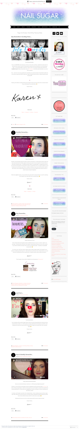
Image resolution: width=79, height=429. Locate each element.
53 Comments (45, 417)
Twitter (23, 112)
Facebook (36, 112)
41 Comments (45, 203)
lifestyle (12, 204)
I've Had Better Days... (55, 239)
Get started (49, 1)
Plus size (28, 204)
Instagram (27, 112)
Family (23, 203)
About (53, 238)
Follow (54, 228)
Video (13, 124)
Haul (25, 203)
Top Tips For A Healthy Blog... (57, 246)
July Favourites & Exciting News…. (21, 37)
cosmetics (20, 203)
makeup (15, 284)
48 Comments (45, 345)
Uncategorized (22, 215)
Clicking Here (40, 259)
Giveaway (29, 283)
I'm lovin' (53, 252)
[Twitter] (57, 33)
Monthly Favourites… (22, 132)
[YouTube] (61, 33)
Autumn (13, 203)
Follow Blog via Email (59, 219)
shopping (17, 205)
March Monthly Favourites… (24, 354)
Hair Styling (24, 345)
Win (23, 285)
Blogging (16, 283)
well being (21, 205)
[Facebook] (54, 33)
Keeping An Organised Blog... (57, 241)
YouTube (31, 112)
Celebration (21, 283)
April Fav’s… (19, 293)
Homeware (29, 203)
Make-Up (16, 204)
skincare (16, 285)
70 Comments (45, 283)
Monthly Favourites (21, 204)
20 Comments (45, 124)
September (13, 205)
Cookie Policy (24, 427)
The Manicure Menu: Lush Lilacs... (57, 247)
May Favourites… (21, 213)
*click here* (45, 386)
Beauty (16, 203)
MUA (26, 204)
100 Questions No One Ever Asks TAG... (59, 249)
